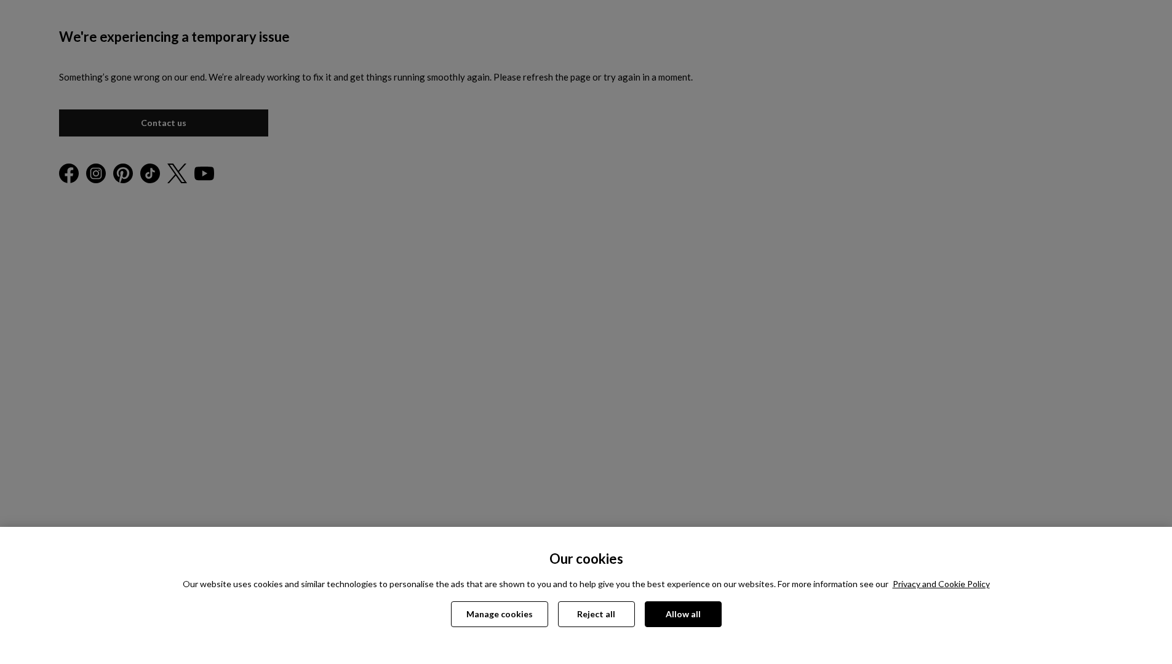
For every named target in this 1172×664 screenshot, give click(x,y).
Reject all (596, 614)
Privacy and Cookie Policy (941, 584)
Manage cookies (499, 614)
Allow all (683, 614)
